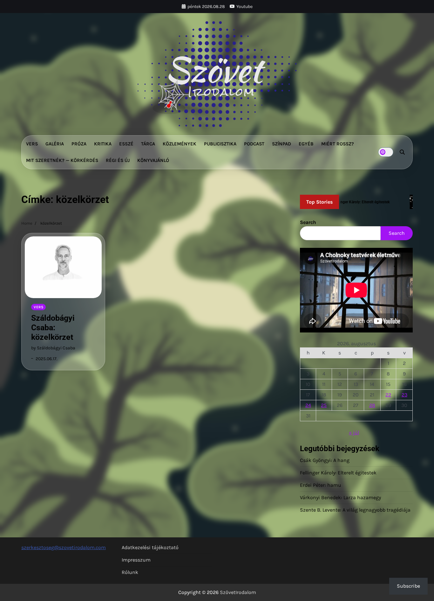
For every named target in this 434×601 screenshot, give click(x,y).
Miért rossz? (337, 144)
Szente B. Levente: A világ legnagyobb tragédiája (355, 510)
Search (308, 222)
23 (404, 395)
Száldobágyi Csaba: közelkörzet (53, 327)
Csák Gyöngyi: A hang (324, 460)
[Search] (402, 152)
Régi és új (118, 160)
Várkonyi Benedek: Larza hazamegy (340, 497)
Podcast (254, 144)
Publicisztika (220, 144)
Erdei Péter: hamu (320, 485)
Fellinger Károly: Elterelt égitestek (338, 473)
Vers (32, 144)
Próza (78, 144)
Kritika (103, 144)
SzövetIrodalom (238, 592)
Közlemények (179, 144)
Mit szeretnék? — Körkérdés (62, 160)
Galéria (54, 144)
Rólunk (130, 572)
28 (372, 405)
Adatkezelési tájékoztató (150, 547)
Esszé (126, 144)
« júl (354, 433)
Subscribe (408, 586)
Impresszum (136, 560)
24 (308, 405)
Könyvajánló (153, 160)
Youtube (244, 6)
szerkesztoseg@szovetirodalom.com (63, 547)
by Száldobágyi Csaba (53, 348)
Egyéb (306, 144)
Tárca (148, 144)
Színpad (281, 144)
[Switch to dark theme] (385, 152)
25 (324, 405)
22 (388, 395)
